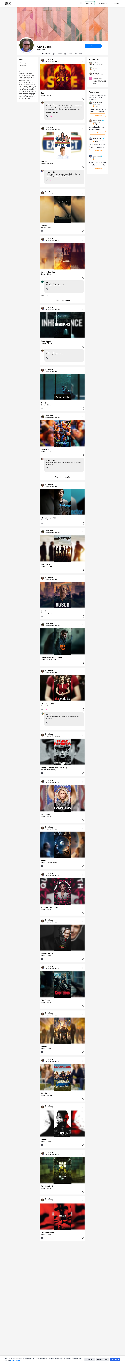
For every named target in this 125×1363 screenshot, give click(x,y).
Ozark (43, 403)
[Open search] (81, 3)
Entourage (45, 564)
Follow (93, 46)
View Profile (98, 115)
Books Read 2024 (98, 64)
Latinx (95, 68)
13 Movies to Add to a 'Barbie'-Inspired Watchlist (99, 81)
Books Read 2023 (98, 75)
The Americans (47, 1233)
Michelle (96, 63)
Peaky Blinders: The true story (54, 768)
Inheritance (46, 341)
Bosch (43, 611)
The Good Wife (47, 704)
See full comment (52, 113)
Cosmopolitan (97, 78)
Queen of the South (49, 907)
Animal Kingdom (48, 272)
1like (51, 116)
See (42, 93)
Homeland (45, 814)
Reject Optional (102, 1359)
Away (43, 861)
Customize (89, 1359)
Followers (22, 65)
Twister (44, 226)
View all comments (62, 300)
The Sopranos (47, 1000)
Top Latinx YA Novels (99, 70)
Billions (44, 1047)
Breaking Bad (47, 1186)
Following (22, 63)
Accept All (115, 1359)
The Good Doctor (48, 518)
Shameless (45, 449)
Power (43, 1140)
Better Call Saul (47, 954)
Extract (44, 161)
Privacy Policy (15, 1360)
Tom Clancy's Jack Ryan (51, 657)
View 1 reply (45, 295)
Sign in (116, 3)
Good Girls (45, 1093)
